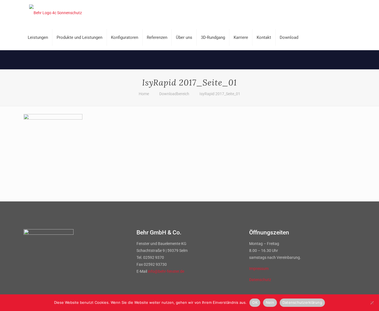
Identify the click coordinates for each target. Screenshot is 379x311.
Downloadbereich (174, 94)
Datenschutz (260, 279)
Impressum (259, 268)
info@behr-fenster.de (166, 271)
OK (254, 302)
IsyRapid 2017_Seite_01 (219, 94)
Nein (270, 302)
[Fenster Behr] (55, 12)
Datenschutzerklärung (302, 302)
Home (144, 94)
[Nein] (372, 302)
